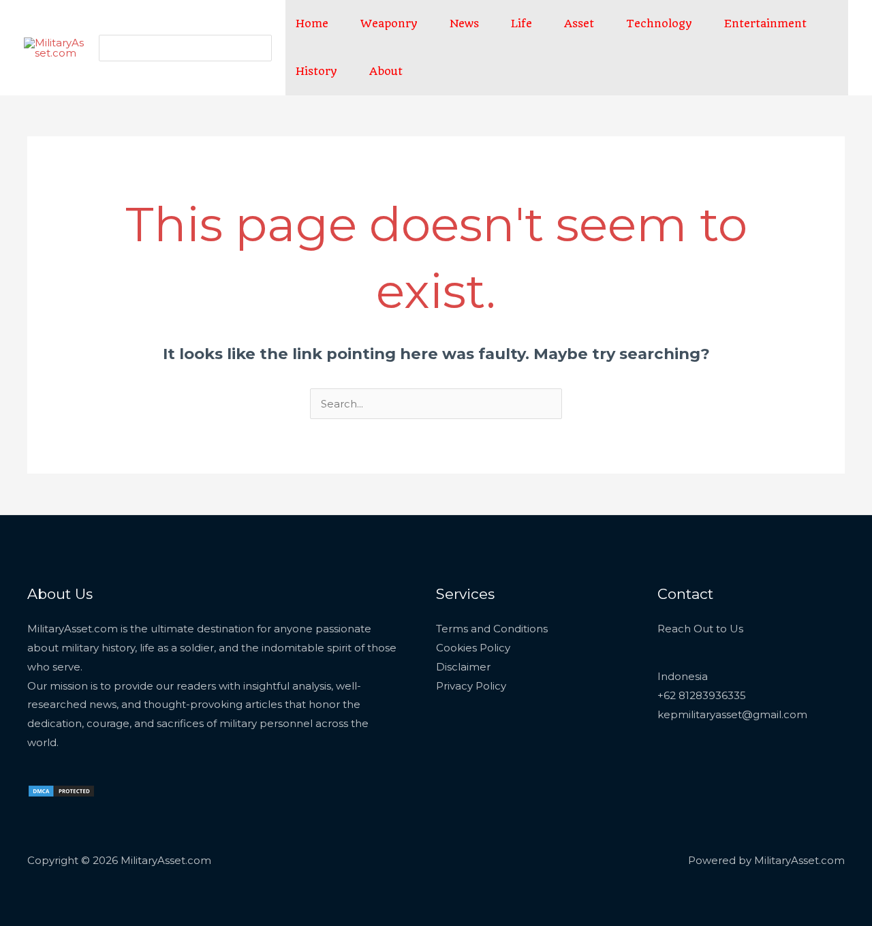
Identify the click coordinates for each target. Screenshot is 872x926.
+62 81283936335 (701, 695)
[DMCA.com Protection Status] (61, 790)
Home (312, 23)
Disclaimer (463, 666)
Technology (659, 23)
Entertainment (765, 23)
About (386, 71)
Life (521, 23)
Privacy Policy (471, 685)
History (316, 71)
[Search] (259, 48)
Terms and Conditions (492, 628)
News (464, 23)
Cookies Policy (473, 647)
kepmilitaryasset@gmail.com (732, 714)
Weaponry (389, 23)
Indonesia (682, 676)
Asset (579, 23)
